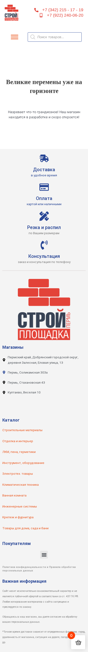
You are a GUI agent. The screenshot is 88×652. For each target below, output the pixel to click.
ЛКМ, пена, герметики (19, 452)
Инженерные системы (19, 506)
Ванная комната (14, 495)
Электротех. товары (17, 473)
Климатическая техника (20, 484)
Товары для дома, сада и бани (25, 528)
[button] (44, 555)
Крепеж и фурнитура (18, 517)
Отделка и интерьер (17, 441)
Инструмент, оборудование (23, 463)
